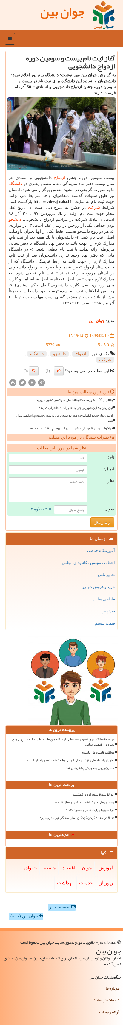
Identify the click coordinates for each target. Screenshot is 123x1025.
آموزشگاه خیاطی (101, 550)
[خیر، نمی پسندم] (34, 370)
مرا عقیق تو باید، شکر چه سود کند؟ (90, 810)
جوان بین (97, 321)
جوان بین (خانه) (24, 916)
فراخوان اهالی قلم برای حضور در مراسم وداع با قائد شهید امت (70, 428)
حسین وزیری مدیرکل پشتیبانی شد (89, 768)
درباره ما (112, 988)
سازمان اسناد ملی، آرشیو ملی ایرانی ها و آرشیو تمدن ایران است (70, 760)
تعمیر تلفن (106, 574)
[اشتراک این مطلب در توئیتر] (22, 382)
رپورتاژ (106, 882)
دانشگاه (15, 183)
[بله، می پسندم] (59, 370)
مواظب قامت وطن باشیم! (97, 752)
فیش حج (108, 611)
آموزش (106, 867)
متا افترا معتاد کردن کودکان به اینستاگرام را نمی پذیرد (76, 817)
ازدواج (59, 178)
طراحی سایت (104, 599)
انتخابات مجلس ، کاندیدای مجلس (88, 562)
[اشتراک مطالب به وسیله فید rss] (13, 382)
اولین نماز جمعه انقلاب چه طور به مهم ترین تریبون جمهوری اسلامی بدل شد (64, 418)
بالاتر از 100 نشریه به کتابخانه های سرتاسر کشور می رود (74, 400)
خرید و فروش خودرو (98, 587)
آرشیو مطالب (109, 1012)
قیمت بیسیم (105, 623)
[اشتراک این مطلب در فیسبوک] (32, 382)
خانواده (30, 867)
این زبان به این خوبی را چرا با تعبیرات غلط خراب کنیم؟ (76, 407)
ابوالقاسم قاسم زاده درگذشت (93, 794)
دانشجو (15, 219)
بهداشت (65, 882)
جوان (87, 867)
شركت (94, 207)
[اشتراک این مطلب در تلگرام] (41, 382)
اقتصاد (68, 867)
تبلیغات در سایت (106, 1000)
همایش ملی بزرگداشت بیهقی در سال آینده (84, 802)
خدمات (86, 882)
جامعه (50, 867)
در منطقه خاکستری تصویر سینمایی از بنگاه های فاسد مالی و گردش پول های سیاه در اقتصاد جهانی (63, 742)
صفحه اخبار (60, 907)
